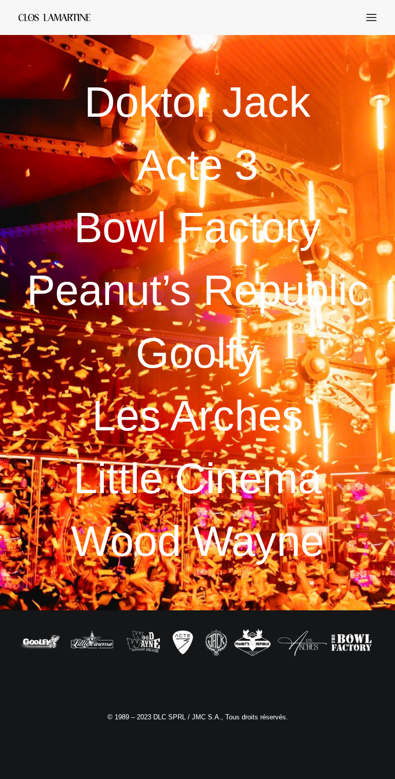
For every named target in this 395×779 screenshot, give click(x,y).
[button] (371, 17)
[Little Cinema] (197, 478)
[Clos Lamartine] (55, 17)
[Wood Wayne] (197, 541)
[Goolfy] (197, 353)
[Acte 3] (197, 164)
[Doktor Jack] (197, 102)
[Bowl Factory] (197, 227)
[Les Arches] (197, 415)
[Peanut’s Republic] (197, 290)
